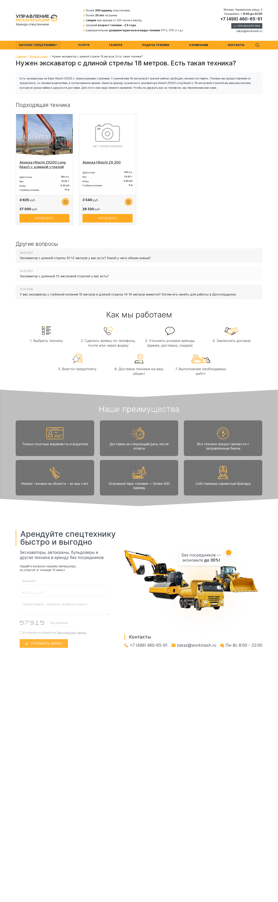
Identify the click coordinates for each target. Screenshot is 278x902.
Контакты (236, 45)
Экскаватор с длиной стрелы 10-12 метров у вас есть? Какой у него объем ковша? (85, 258)
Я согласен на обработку (54, 632)
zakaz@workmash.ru (249, 31)
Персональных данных (71, 632)
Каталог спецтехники (37, 45)
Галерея (115, 45)
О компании (198, 45)
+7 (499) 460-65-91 (241, 19)
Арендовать (44, 218)
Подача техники (155, 45)
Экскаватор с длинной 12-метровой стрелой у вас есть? (64, 276)
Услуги (83, 45)
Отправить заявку (46, 643)
